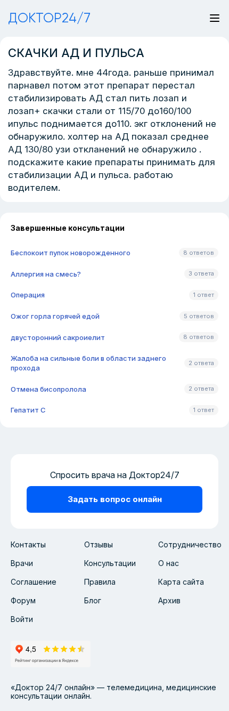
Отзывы (98, 544)
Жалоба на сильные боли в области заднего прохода (88, 363)
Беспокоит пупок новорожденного (70, 252)
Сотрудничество (190, 544)
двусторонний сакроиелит (58, 337)
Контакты (28, 544)
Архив (169, 600)
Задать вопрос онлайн (115, 499)
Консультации (110, 563)
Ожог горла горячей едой (55, 316)
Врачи (22, 563)
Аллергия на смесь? (46, 274)
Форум (23, 600)
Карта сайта (181, 581)
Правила (100, 581)
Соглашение (33, 581)
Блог (92, 600)
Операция (28, 294)
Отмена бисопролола (48, 389)
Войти (22, 619)
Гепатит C (28, 410)
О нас (168, 563)
